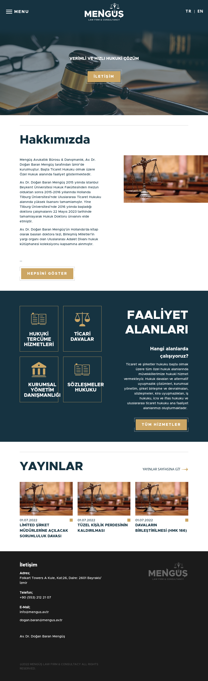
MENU (21, 12)
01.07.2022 (28, 520)
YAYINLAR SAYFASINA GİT (162, 469)
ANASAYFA (28, 209)
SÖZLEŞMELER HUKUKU (85, 387)
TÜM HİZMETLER (161, 425)
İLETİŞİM (104, 76)
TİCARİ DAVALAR (82, 337)
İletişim (25, 258)
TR (18, 274)
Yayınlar (27, 248)
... (60, 210)
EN (28, 274)
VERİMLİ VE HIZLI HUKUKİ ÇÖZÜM (104, 59)
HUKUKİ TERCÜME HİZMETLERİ (39, 339)
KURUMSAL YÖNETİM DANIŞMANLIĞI (42, 390)
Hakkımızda (31, 219)
